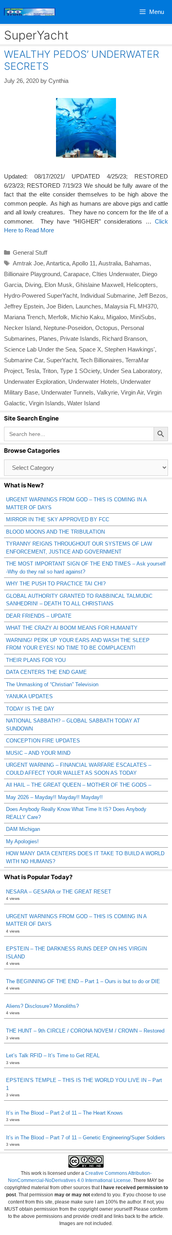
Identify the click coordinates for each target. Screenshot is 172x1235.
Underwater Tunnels (67, 392)
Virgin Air (132, 392)
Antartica (57, 263)
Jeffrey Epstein (23, 306)
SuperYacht (61, 360)
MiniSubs (142, 317)
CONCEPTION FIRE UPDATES (43, 741)
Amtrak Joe (28, 263)
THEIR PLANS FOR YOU (36, 660)
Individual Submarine (107, 295)
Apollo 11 (84, 263)
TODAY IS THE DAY (30, 709)
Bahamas (137, 263)
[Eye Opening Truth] (29, 12)
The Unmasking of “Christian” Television (52, 684)
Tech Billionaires (101, 360)
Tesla (32, 370)
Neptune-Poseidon (68, 327)
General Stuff (30, 252)
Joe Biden (59, 306)
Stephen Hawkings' (129, 349)
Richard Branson (124, 338)
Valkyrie (107, 392)
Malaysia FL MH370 (130, 306)
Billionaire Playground (32, 274)
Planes (48, 338)
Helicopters (141, 284)
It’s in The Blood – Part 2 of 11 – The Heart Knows (64, 1113)
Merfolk (58, 317)
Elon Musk (58, 284)
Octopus (106, 327)
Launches (88, 306)
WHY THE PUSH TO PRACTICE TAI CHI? (56, 584)
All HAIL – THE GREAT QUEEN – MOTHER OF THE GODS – (78, 785)
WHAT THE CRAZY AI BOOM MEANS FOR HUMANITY (72, 628)
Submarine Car (23, 360)
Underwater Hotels (92, 381)
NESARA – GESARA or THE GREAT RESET (58, 892)
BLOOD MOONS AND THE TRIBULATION (55, 532)
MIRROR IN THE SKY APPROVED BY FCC (57, 519)
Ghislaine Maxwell (99, 284)
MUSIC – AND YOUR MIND (38, 753)
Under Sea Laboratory (131, 370)
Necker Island (22, 327)
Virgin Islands (46, 403)
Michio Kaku (87, 317)
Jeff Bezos (152, 295)
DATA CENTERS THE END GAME (46, 672)
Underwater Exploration (34, 381)
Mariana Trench (24, 317)
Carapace (76, 274)
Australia (109, 263)
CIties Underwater (115, 274)
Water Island (83, 403)
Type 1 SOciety (80, 370)
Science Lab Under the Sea (40, 349)
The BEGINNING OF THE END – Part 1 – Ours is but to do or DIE (83, 981)
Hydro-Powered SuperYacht (40, 295)
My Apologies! (22, 841)
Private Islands (79, 338)
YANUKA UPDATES (29, 696)
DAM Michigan (23, 829)
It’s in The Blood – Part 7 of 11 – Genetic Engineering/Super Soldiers (85, 1138)
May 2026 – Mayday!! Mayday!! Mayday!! (54, 797)
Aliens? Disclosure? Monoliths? (42, 1006)
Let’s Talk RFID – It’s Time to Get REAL (53, 1055)
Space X (90, 349)
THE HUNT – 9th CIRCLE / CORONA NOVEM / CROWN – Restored (85, 1031)
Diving (33, 284)
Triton (49, 370)
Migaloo (116, 317)
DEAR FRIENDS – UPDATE (39, 616)
